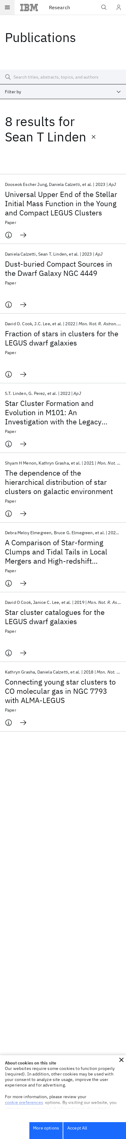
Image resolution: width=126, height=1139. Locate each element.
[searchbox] (63, 77)
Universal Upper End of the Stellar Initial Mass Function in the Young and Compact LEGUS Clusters (61, 203)
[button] (121, 1060)
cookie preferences (24, 1102)
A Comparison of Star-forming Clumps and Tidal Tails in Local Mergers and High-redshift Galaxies (56, 552)
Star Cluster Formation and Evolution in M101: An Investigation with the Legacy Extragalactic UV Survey (53, 412)
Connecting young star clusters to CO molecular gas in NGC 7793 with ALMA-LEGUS (60, 691)
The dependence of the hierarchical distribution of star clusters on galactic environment (59, 482)
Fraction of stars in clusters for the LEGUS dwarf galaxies (61, 338)
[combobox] (63, 91)
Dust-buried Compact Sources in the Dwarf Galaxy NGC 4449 (58, 268)
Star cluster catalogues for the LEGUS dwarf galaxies (55, 617)
